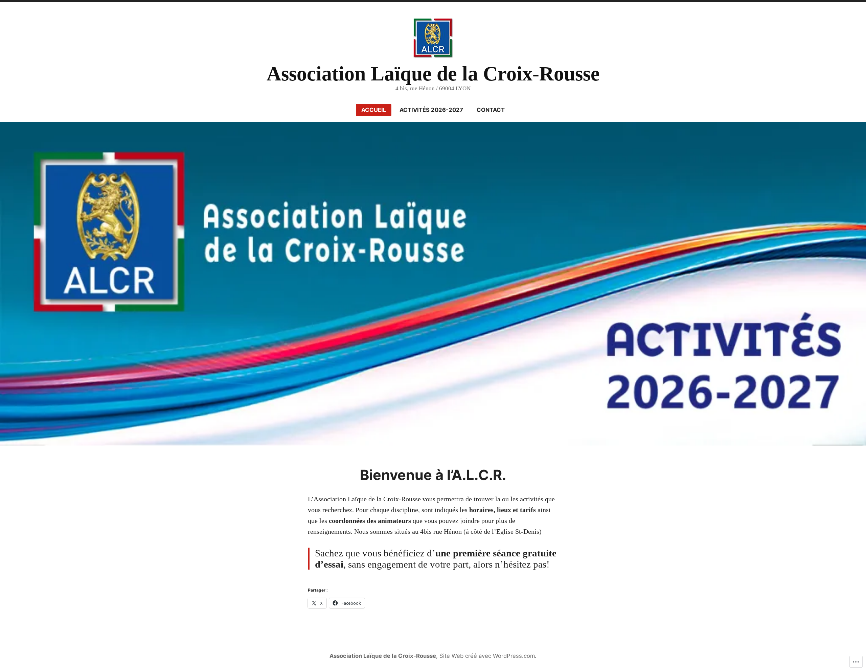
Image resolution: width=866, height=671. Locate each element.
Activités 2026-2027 (431, 109)
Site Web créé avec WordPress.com (487, 655)
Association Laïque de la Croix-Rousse (433, 74)
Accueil (373, 109)
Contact (491, 109)
